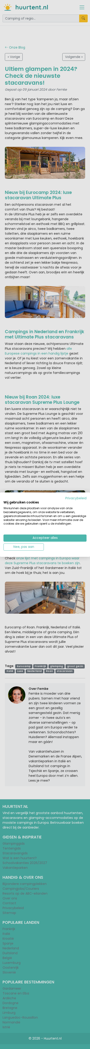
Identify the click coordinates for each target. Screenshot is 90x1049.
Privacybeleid (76, 498)
